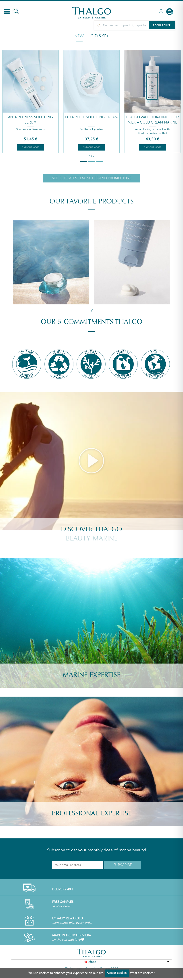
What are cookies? (142, 972)
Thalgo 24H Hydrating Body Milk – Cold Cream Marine (152, 119)
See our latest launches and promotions (91, 178)
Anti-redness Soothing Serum (30, 119)
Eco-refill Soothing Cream (91, 117)
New (79, 36)
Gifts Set (99, 36)
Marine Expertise (91, 675)
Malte (92, 962)
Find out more (30, 147)
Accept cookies (117, 972)
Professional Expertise (91, 813)
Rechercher (162, 25)
